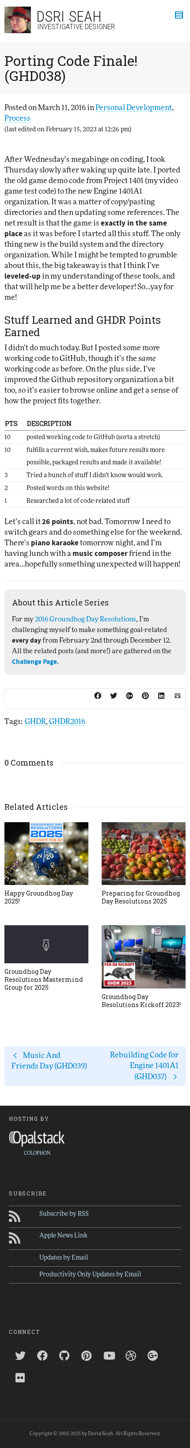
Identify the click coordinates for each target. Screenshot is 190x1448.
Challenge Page (34, 662)
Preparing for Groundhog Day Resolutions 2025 (141, 897)
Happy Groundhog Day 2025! (38, 897)
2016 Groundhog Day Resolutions (85, 619)
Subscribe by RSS (64, 1214)
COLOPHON (37, 1153)
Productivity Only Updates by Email (90, 1275)
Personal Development (133, 107)
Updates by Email (63, 1258)
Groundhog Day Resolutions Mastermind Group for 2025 (43, 979)
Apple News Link (63, 1236)
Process (17, 118)
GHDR (35, 721)
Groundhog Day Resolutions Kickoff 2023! (141, 1000)
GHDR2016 (67, 721)
